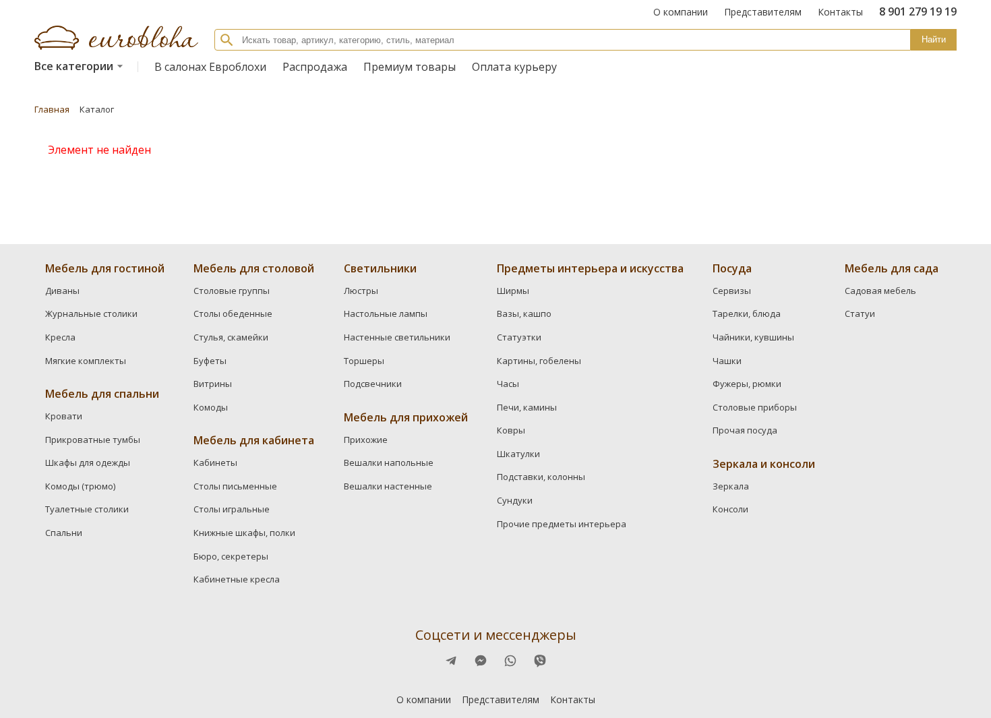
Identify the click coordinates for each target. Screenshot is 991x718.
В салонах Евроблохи (210, 66)
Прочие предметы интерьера (561, 524)
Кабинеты (215, 462)
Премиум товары (409, 66)
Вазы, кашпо (524, 313)
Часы (508, 384)
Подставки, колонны (541, 477)
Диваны (62, 291)
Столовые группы (231, 291)
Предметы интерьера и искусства (590, 268)
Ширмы (513, 291)
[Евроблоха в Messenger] (481, 661)
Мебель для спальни (102, 393)
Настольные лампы (385, 313)
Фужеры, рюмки (747, 384)
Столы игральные (231, 509)
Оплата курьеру (514, 66)
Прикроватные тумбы (92, 439)
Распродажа (314, 66)
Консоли (730, 509)
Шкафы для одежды (87, 462)
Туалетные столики (87, 509)
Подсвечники (373, 384)
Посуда (732, 268)
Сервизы (732, 291)
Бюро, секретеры (230, 556)
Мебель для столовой (253, 268)
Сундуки (515, 500)
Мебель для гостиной (104, 268)
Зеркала (731, 486)
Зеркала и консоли (764, 463)
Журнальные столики (91, 313)
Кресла (60, 337)
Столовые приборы (755, 407)
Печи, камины (527, 407)
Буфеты (210, 361)
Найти (934, 39)
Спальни (63, 533)
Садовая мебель (880, 291)
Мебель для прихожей (406, 417)
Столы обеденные (232, 313)
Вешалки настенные (388, 486)
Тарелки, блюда (747, 313)
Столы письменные (235, 486)
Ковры (511, 430)
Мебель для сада (891, 268)
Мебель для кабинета (253, 440)
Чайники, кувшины (753, 337)
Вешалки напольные (388, 462)
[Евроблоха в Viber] (540, 661)
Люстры (361, 291)
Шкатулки (518, 454)
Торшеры (364, 361)
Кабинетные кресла (236, 579)
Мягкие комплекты (85, 361)
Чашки (727, 361)
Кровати (63, 416)
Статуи (860, 313)
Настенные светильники (397, 337)
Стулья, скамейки (230, 337)
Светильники (380, 268)
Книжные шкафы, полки (244, 533)
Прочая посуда (745, 430)
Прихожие (366, 439)
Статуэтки (519, 337)
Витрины (212, 384)
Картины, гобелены (539, 361)
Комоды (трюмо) (80, 486)
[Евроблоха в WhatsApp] (510, 661)
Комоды (210, 407)
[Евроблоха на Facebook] (451, 661)
